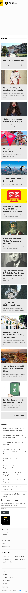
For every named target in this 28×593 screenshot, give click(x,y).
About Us (4, 583)
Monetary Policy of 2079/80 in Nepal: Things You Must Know (13, 334)
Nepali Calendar (7, 562)
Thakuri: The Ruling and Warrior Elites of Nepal (12, 120)
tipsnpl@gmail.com (6, 546)
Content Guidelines (7, 577)
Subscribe (5, 512)
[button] (26, 591)
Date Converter (6, 559)
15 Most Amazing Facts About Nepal (12, 150)
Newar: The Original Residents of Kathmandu (13, 89)
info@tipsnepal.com (6, 545)
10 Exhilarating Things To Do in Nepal (13, 179)
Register (4, 575)
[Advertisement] (14, 21)
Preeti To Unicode (20, 556)
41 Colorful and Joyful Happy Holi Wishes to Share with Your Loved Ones (14, 437)
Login (3, 572)
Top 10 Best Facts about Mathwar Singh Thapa (12, 303)
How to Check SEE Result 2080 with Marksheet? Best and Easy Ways (13, 429)
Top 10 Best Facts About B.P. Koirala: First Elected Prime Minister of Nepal (13, 273)
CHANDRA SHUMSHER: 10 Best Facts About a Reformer (13, 241)
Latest (4, 424)
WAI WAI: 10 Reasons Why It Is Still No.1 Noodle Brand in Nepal (12, 208)
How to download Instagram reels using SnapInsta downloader (14, 467)
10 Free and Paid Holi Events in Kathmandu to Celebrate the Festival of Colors (14, 452)
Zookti (19, 590)
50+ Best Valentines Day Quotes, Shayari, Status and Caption (12, 474)
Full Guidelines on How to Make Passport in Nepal (13, 401)
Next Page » (20, 416)
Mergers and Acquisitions (13, 60)
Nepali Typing (6, 556)
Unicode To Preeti (20, 559)
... (11, 416)
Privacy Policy (6, 580)
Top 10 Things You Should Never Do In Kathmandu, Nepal (13, 368)
